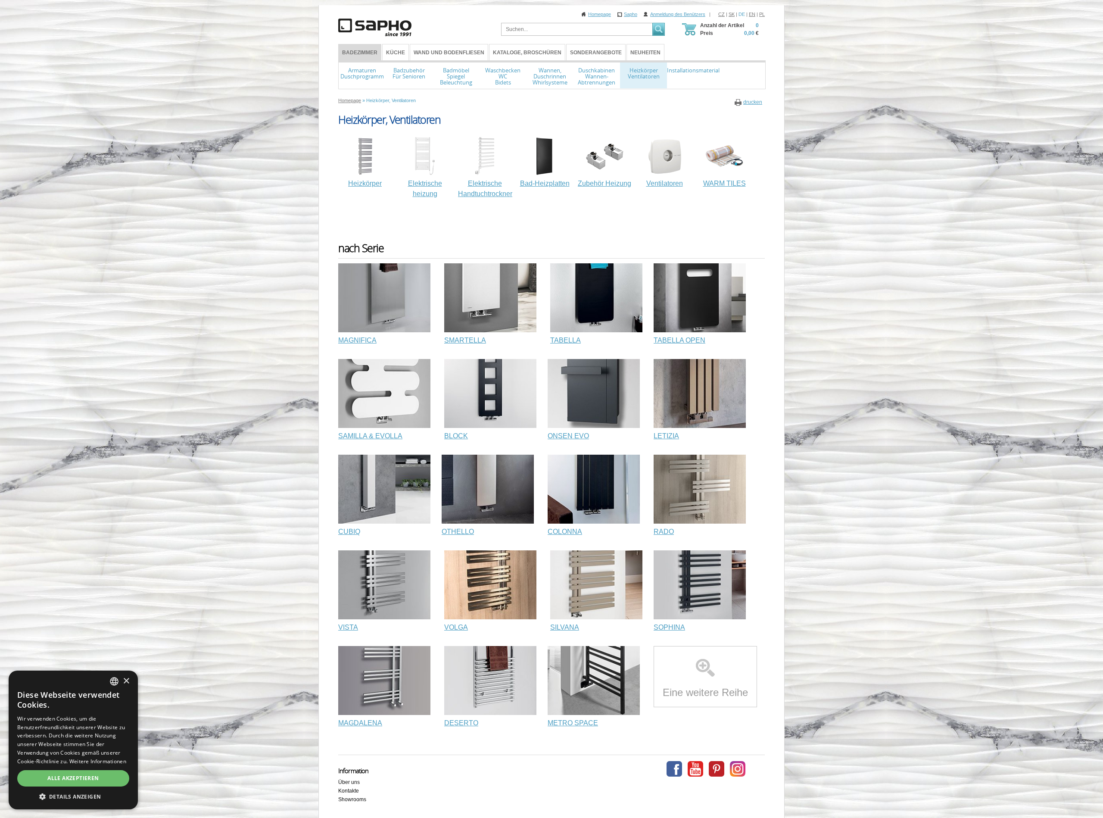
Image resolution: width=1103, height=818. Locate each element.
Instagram (737, 769)
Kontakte (348, 791)
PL (762, 14)
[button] (73, 796)
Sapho (630, 14)
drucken (752, 102)
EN (752, 14)
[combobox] (114, 681)
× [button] (126, 681)
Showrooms (352, 799)
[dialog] (73, 740)
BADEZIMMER (359, 53)
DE (741, 14)
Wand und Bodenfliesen (449, 53)
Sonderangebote (596, 53)
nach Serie (360, 248)
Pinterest (716, 769)
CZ (721, 14)
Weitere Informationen (97, 761)
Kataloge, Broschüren (527, 53)
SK (732, 14)
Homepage (599, 14)
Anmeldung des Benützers (677, 14)
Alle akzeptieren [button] (73, 778)
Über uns (349, 782)
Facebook (674, 769)
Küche (395, 53)
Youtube (695, 769)
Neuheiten (645, 53)
